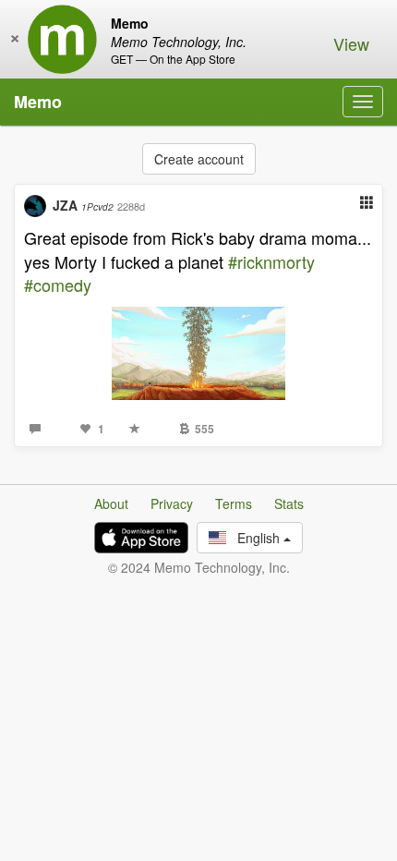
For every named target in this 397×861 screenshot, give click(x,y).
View (351, 43)
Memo (38, 102)
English (254, 537)
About (111, 503)
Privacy (171, 503)
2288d (131, 206)
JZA (83, 205)
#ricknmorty (271, 261)
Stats (289, 503)
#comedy (57, 285)
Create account (199, 159)
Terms (233, 503)
